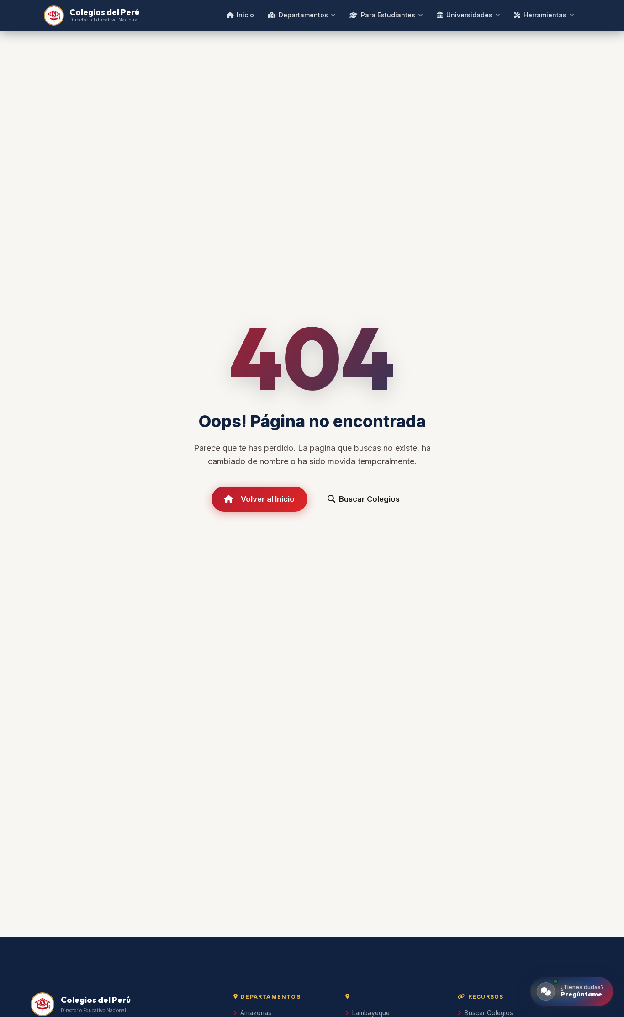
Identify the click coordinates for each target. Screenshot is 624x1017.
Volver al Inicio (268, 498)
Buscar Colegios (369, 498)
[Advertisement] (312, 858)
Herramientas (545, 15)
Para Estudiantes (388, 15)
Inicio (245, 15)
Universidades (469, 15)
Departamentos (303, 15)
